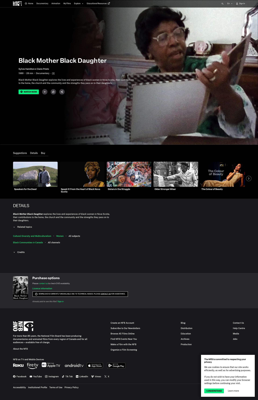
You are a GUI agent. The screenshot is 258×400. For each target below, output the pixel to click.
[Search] (222, 3)
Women (60, 236)
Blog (183, 323)
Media (236, 333)
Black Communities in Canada (28, 242)
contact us (43, 283)
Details (34, 153)
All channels (54, 242)
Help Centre (239, 328)
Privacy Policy (71, 387)
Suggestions (20, 153)
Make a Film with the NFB (123, 344)
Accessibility (19, 387)
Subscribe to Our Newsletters (125, 328)
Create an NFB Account (122, 323)
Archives (185, 339)
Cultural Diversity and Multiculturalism (32, 236)
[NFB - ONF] (17, 3)
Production (186, 344)
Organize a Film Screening (124, 350)
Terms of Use (55, 387)
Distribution (186, 328)
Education (186, 333)
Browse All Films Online (123, 333)
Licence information (42, 288)
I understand (214, 391)
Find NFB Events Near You (124, 339)
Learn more (233, 391)
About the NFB (20, 349)
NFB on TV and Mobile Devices (28, 359)
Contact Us (238, 323)
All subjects (74, 236)
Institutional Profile (37, 387)
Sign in (61, 301)
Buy (43, 153)
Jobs (235, 339)
